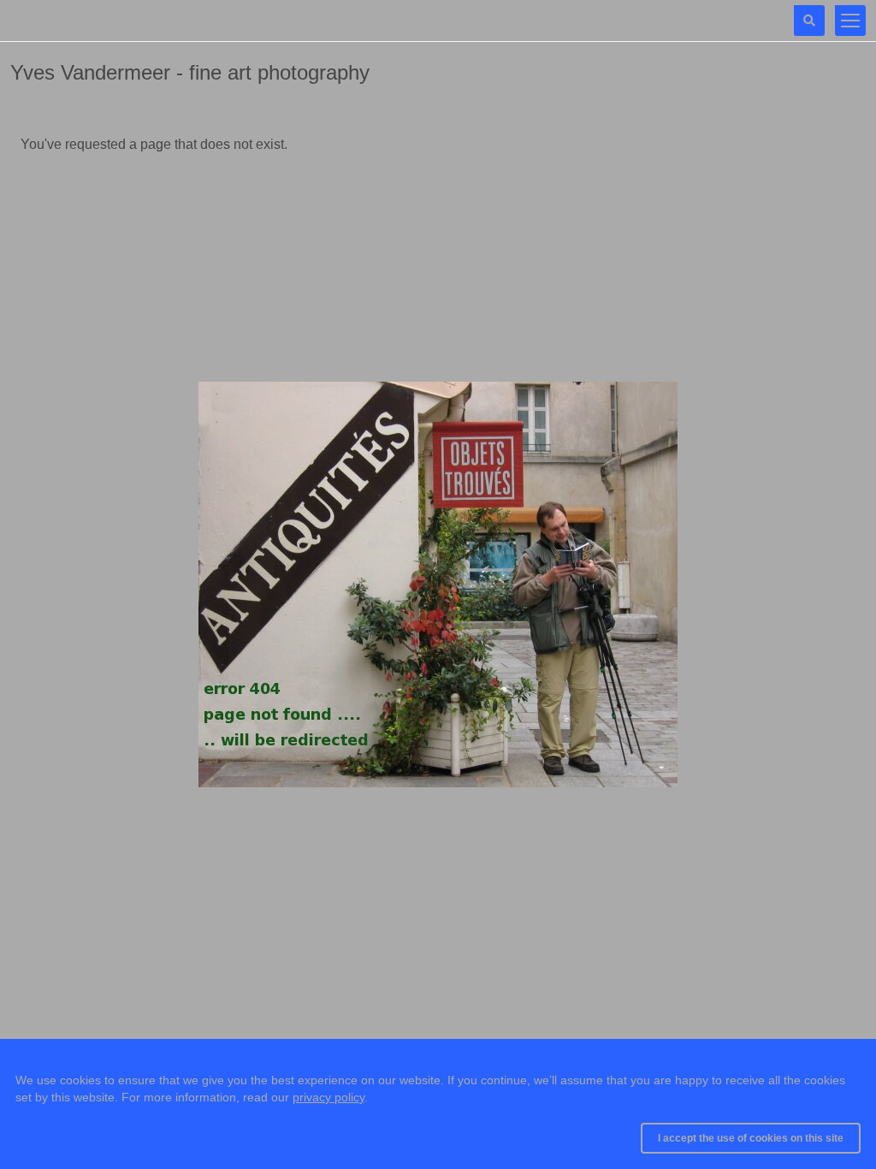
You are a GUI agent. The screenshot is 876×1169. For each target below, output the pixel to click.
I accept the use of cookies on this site (750, 1138)
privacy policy (328, 1097)
